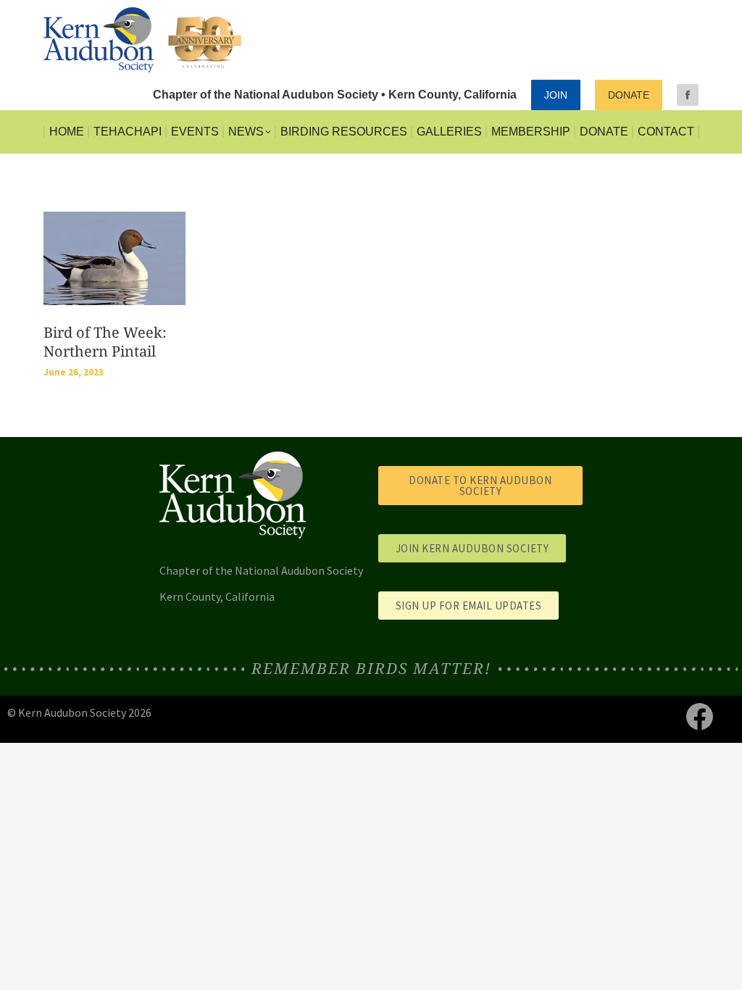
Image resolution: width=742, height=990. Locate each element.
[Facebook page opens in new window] (688, 95)
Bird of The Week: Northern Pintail (105, 342)
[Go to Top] (720, 968)
